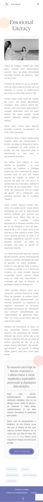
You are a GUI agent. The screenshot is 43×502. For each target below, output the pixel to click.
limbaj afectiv (12, 475)
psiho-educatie (29, 475)
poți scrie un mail (15, 436)
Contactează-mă (21, 451)
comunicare (11, 469)
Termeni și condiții (21, 489)
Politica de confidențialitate (17, 493)
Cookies (34, 493)
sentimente (11, 481)
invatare (25, 469)
